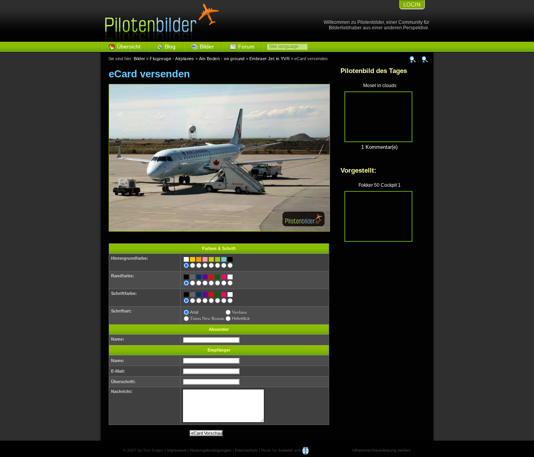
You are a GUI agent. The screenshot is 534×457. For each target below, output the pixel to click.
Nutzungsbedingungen (210, 450)
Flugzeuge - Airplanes (172, 58)
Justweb (285, 450)
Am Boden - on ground (222, 58)
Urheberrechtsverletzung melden (381, 450)
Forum (246, 46)
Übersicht (128, 46)
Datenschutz (246, 450)
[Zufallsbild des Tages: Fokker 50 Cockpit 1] (378, 240)
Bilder (207, 46)
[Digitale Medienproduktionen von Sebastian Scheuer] (305, 450)
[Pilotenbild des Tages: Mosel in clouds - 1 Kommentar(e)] (378, 140)
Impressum (176, 450)
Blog (170, 46)
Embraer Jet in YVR (269, 58)
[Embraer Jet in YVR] (219, 230)
